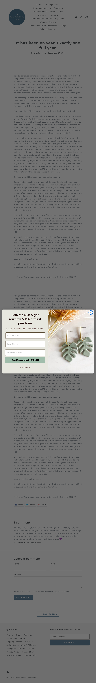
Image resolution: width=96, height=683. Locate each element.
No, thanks (25, 367)
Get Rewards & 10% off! (25, 360)
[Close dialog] (91, 312)
